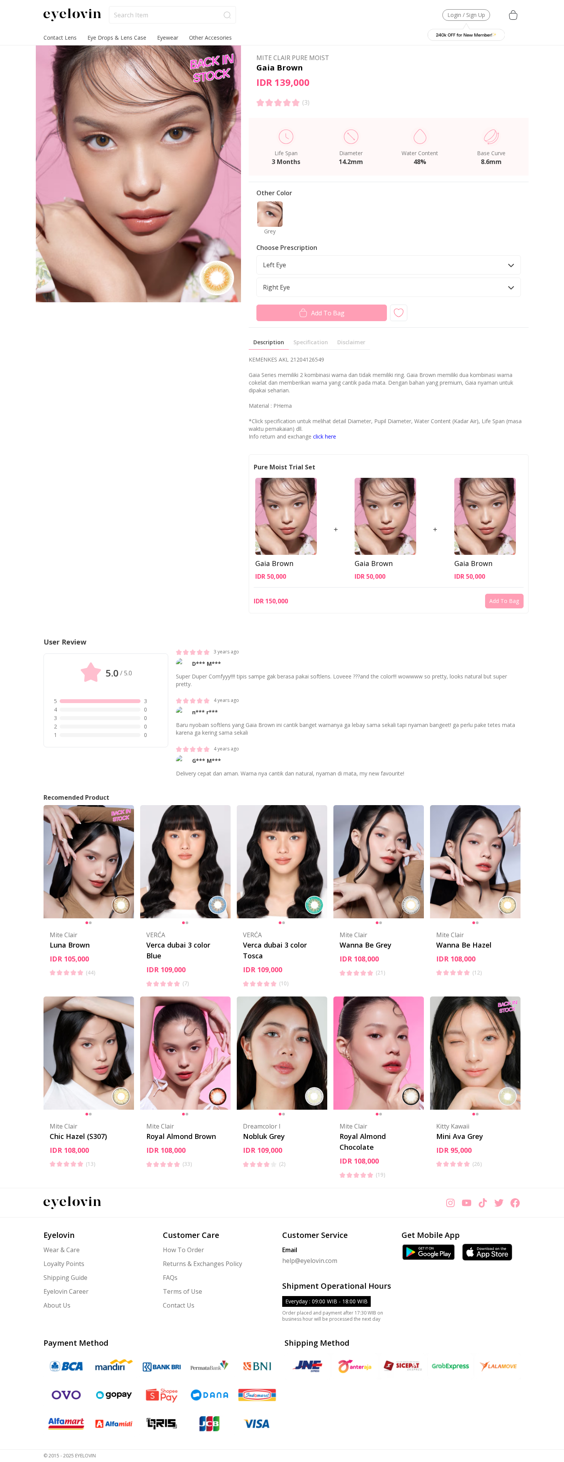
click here (324, 436)
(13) (90, 1163)
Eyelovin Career (66, 1291)
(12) (477, 972)
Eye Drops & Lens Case (116, 37)
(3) (306, 102)
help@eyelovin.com (309, 1260)
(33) (187, 1163)
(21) (380, 972)
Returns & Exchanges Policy (202, 1263)
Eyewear (167, 37)
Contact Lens (60, 37)
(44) (90, 972)
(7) (185, 983)
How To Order (183, 1250)
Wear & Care (62, 1250)
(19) (380, 1174)
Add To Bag (328, 313)
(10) (284, 983)
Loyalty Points (64, 1263)
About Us (57, 1305)
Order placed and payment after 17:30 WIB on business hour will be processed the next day (332, 1316)
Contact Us (178, 1305)
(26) (477, 1163)
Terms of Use (182, 1291)
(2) (282, 1163)
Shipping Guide (65, 1277)
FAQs (170, 1277)
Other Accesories (210, 37)
